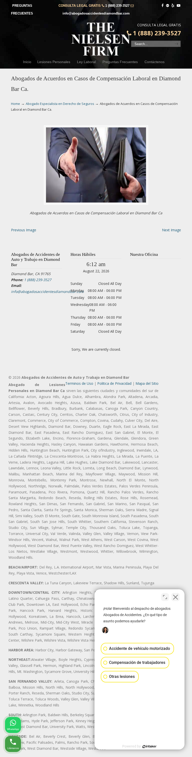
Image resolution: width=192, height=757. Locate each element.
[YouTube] (178, 6)
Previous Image (23, 230)
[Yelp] (173, 6)
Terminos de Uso (79, 383)
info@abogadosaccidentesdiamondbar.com (96, 13)
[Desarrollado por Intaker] (149, 746)
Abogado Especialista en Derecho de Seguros (60, 104)
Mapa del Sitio (147, 383)
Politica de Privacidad (114, 383)
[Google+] (167, 6)
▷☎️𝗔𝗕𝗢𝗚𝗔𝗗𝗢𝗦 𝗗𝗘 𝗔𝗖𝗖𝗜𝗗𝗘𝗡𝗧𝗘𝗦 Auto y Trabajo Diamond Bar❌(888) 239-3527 (101, 39)
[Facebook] (162, 6)
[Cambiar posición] (165, 597)
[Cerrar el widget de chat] (176, 597)
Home (15, 104)
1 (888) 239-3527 (117, 6)
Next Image (171, 230)
